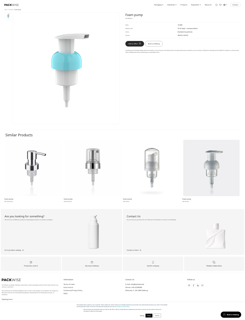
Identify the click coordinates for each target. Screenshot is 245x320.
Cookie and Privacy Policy (73, 290)
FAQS (65, 293)
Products (183, 5)
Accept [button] (149, 315)
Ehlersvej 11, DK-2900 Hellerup (136, 290)
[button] (158, 5)
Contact (235, 5)
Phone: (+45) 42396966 (133, 287)
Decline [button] (157, 315)
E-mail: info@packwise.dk (134, 284)
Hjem (5, 9)
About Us (208, 5)
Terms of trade (69, 284)
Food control (68, 287)
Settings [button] (142, 315)
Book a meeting (154, 44)
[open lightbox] (8, 16)
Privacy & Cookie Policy (123, 306)
